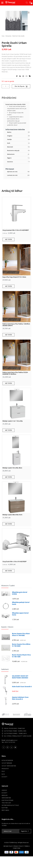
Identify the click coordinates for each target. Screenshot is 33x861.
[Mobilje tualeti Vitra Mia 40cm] (16, 450)
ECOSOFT (4, 776)
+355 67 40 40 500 (9, 742)
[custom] (3, 747)
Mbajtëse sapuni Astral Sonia (20, 614)
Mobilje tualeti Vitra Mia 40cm (12, 468)
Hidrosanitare (8, 36)
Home (3, 36)
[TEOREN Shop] (10, 2)
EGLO (3, 771)
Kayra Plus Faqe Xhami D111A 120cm (14, 277)
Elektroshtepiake (7, 800)
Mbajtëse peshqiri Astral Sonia (20, 603)
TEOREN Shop (13, 842)
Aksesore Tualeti (8, 585)
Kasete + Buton (7, 627)
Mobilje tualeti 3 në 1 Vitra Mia (13, 421)
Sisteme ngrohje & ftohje (10, 805)
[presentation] (2, 715)
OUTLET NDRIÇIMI (7, 763)
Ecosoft (4, 793)
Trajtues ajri (6, 802)
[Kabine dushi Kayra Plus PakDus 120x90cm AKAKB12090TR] (16, 306)
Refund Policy (8, 846)
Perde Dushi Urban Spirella (18, 36)
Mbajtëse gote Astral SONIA (19, 593)
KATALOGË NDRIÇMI (7, 760)
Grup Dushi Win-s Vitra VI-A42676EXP (14, 561)
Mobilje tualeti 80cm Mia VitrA (12, 515)
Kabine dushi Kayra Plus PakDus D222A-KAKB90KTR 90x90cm (15, 373)
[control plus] (8, 86)
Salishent (5, 669)
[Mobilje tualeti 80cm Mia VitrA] (16, 497)
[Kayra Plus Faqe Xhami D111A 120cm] (16, 259)
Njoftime (5, 807)
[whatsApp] (23, 76)
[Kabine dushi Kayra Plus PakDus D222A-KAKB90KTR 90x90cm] (16, 355)
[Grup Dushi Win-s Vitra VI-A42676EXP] (16, 544)
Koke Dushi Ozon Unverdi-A (22, 687)
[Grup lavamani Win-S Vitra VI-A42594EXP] (16, 212)
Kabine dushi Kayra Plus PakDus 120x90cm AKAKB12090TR (16, 324)
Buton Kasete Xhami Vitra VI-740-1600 (21, 656)
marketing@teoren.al (11, 740)
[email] (26, 76)
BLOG (3, 774)
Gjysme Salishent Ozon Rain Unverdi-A (20, 698)
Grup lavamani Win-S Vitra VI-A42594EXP (16, 230)
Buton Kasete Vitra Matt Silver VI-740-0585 (21, 634)
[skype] (29, 76)
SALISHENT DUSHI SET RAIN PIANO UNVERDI (20, 677)
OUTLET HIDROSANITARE (9, 766)
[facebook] (16, 76)
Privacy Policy (18, 846)
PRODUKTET (5, 768)
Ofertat (4, 790)
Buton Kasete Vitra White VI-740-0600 (21, 645)
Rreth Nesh (5, 810)
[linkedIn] (20, 76)
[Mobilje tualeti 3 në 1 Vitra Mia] (16, 403)
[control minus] (3, 86)
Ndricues (5, 795)
